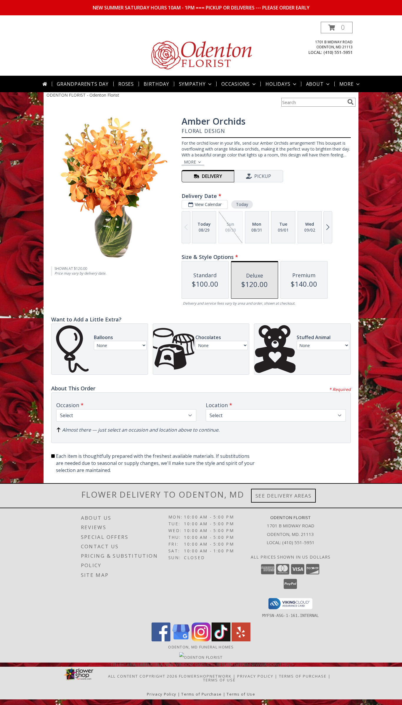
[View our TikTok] (221, 640)
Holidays (277, 84)
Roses (126, 84)
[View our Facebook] (161, 640)
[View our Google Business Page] (181, 640)
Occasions (235, 84)
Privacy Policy (255, 676)
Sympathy (192, 84)
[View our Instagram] (201, 640)
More (346, 84)
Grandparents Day (83, 84)
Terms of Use (219, 680)
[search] (350, 102)
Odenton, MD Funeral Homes (201, 647)
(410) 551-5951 (338, 52)
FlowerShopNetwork (205, 676)
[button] (337, 27)
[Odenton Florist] (201, 49)
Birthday (156, 84)
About (315, 84)
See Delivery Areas (283, 495)
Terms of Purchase (303, 676)
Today (242, 204)
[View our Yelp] (241, 640)
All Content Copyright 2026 (142, 676)
